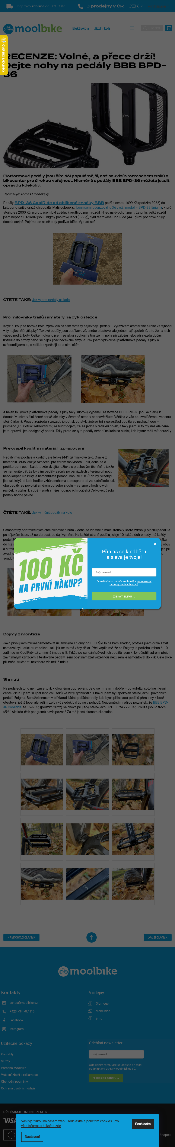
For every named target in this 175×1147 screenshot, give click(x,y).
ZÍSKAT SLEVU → (124, 596)
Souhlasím (143, 1124)
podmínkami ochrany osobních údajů (131, 583)
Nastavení (32, 1137)
